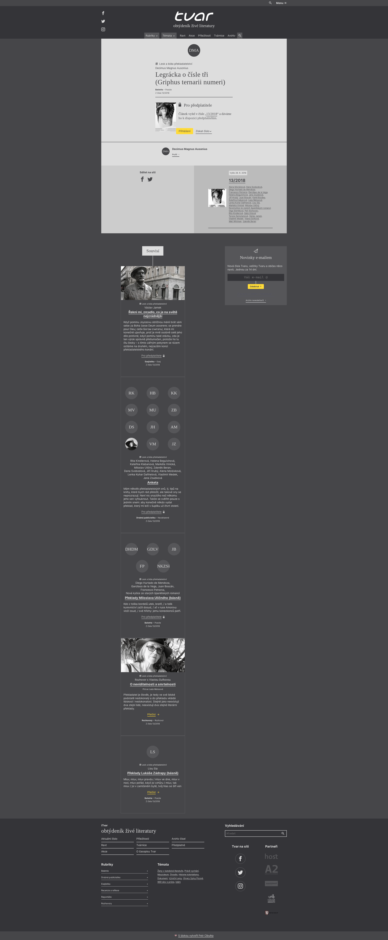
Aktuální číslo (109, 838)
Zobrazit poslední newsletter (255, 293)
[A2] (271, 870)
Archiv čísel (179, 838)
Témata (168, 35)
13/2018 (211, 114)
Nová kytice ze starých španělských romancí (250, 208)
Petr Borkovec (251, 210)
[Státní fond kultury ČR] (271, 913)
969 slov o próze (165, 882)
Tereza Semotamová (238, 216)
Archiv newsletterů (255, 300)
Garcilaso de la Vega (258, 192)
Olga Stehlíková (236, 210)
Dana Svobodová (254, 187)
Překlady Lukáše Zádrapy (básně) (152, 773)
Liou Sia (256, 202)
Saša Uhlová (250, 213)
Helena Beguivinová (238, 195)
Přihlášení (185, 131)
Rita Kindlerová (236, 213)
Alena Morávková (237, 187)
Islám (178, 882)
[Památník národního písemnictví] (271, 899)
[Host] (271, 857)
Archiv (231, 35)
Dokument (162, 878)
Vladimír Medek (236, 218)
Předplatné (178, 845)
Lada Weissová (255, 200)
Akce (192, 35)
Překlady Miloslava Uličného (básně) (153, 598)
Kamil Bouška (259, 197)
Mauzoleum (163, 874)
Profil (175, 154)
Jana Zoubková (256, 195)
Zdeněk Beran (249, 221)
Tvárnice (219, 35)
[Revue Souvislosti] (271, 884)
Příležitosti (204, 35)
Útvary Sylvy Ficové (193, 878)
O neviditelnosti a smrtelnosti (153, 684)
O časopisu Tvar (146, 851)
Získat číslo (202, 131)
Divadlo (173, 874)
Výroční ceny (175, 878)
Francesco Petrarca (238, 192)
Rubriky (151, 35)
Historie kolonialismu (189, 874)
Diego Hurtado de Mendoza (242, 189)
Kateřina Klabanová (238, 200)
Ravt (182, 35)
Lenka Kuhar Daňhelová (240, 202)
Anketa (152, 482)
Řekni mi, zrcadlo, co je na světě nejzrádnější (153, 314)
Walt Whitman (235, 221)
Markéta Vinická (236, 205)
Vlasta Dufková (252, 218)
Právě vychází (191, 871)
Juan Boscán (245, 197)
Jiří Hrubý (233, 197)
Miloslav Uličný (252, 205)
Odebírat (254, 286)
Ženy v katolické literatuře (170, 871)
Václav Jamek (255, 216)
